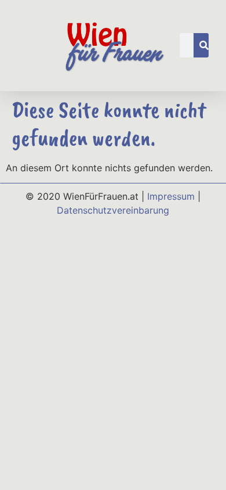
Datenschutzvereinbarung (113, 210)
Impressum (171, 196)
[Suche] (204, 45)
